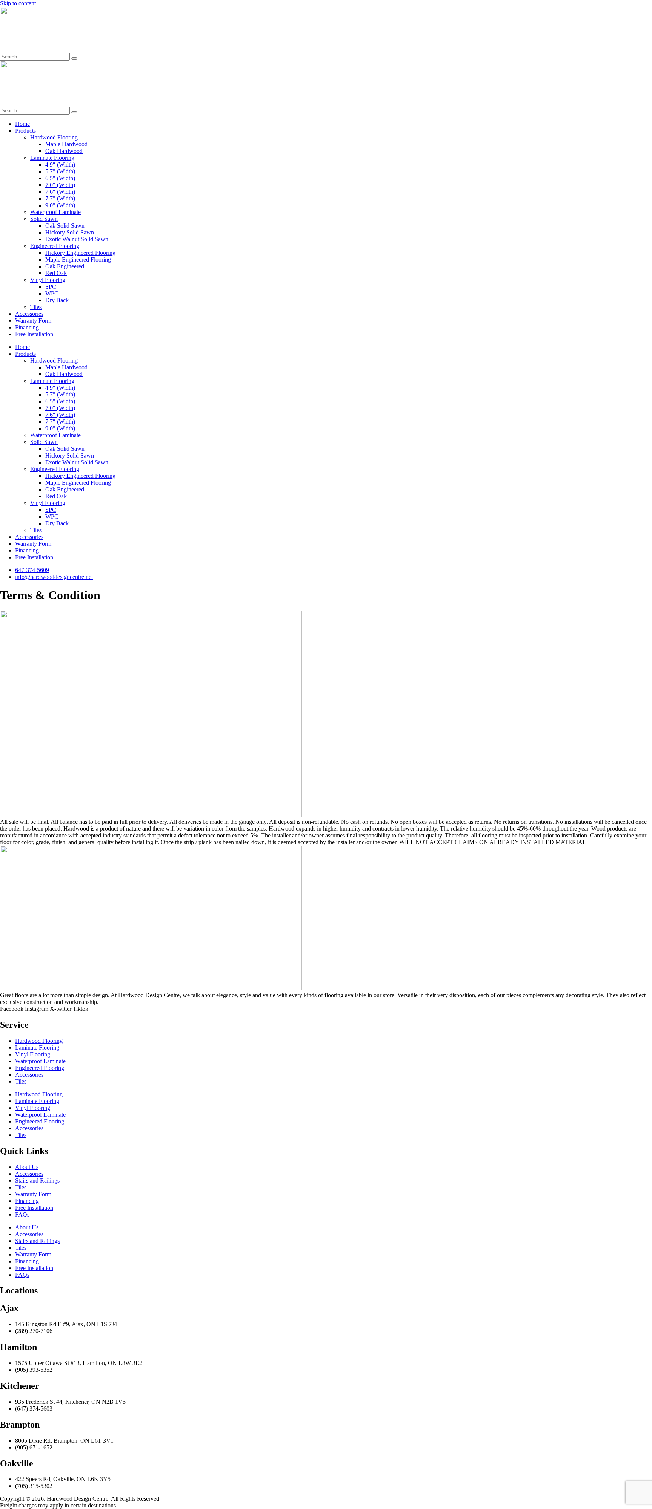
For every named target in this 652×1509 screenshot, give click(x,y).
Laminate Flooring (52, 158)
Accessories (29, 314)
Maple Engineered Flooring (78, 259)
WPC (51, 293)
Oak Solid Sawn (65, 225)
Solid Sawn (44, 219)
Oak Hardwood (64, 151)
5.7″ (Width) (60, 171)
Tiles (36, 307)
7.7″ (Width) (60, 198)
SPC (50, 286)
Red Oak (56, 273)
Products (25, 130)
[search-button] (74, 58)
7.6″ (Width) (60, 191)
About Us (26, 1167)
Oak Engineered (64, 266)
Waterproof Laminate (55, 212)
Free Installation (34, 334)
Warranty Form (33, 320)
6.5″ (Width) (60, 178)
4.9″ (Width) (60, 164)
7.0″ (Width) (60, 185)
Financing (27, 327)
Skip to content (18, 3)
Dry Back (57, 300)
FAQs (22, 1214)
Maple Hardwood (66, 144)
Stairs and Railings (37, 1180)
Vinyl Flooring (47, 280)
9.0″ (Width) (60, 205)
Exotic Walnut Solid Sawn (76, 239)
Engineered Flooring (54, 246)
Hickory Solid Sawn (69, 232)
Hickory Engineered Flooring (80, 252)
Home (22, 124)
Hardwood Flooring (54, 137)
